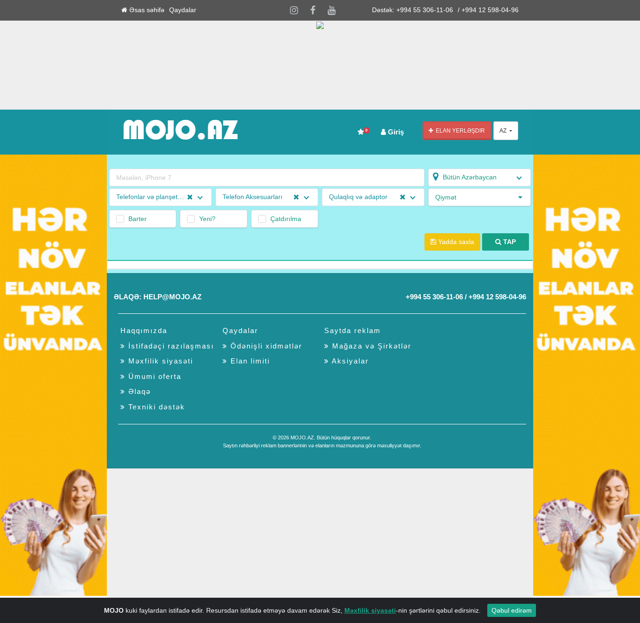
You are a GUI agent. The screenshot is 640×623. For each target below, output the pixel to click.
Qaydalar (182, 10)
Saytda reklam (352, 330)
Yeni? (207, 218)
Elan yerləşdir (459, 130)
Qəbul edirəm (511, 610)
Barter (137, 218)
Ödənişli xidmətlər (265, 346)
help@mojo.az (172, 297)
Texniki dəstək (155, 407)
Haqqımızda (143, 330)
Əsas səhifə (145, 10)
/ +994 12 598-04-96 (488, 10)
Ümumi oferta (153, 376)
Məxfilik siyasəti (159, 361)
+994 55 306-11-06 (434, 297)
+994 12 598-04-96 (497, 297)
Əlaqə (138, 391)
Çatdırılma (285, 218)
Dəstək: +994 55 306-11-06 (412, 10)
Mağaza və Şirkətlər (370, 346)
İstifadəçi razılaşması (170, 346)
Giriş (395, 132)
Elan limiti (249, 361)
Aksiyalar (349, 361)
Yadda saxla (455, 241)
